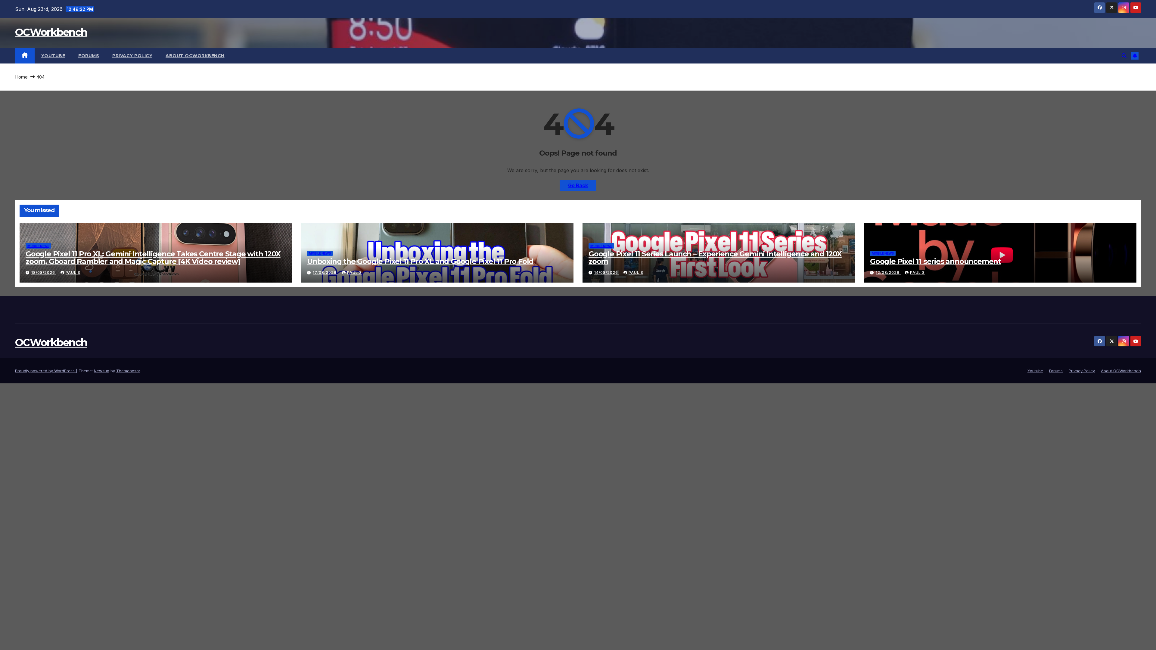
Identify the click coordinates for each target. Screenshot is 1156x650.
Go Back (578, 185)
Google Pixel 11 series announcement (935, 261)
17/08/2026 (325, 272)
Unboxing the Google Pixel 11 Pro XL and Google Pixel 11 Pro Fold (420, 261)
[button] (1124, 56)
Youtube (53, 55)
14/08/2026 (606, 272)
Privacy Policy (132, 55)
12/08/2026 (888, 272)
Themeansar (128, 370)
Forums (88, 55)
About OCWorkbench (195, 55)
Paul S (73, 272)
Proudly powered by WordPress (45, 370)
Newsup (101, 370)
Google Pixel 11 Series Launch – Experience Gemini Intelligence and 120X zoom (715, 257)
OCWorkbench (51, 32)
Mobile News (38, 246)
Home (21, 77)
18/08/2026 (43, 272)
